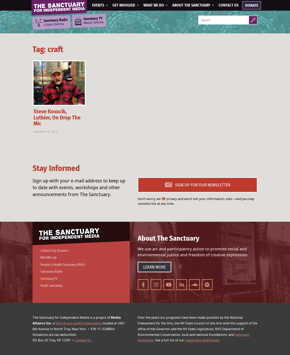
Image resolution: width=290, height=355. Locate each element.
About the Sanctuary (191, 5)
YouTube (168, 284)
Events (98, 5)
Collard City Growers (54, 251)
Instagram (156, 284)
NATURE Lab (48, 257)
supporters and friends (202, 340)
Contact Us (229, 5)
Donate (251, 6)
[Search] (253, 20)
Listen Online (55, 22)
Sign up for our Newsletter (202, 185)
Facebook (143, 284)
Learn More (154, 267)
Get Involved (123, 5)
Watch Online (93, 20)
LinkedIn (181, 284)
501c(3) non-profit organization (78, 323)
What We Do (153, 5)
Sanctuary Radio (51, 272)
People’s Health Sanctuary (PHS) (62, 265)
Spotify (207, 284)
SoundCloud (194, 284)
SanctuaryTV (49, 279)
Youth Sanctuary (51, 286)
